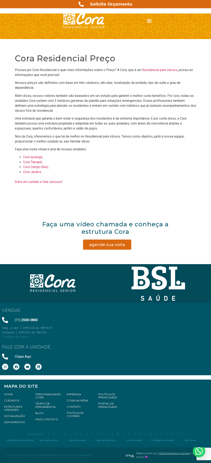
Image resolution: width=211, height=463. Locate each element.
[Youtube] (27, 367)
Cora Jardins (32, 172)
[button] (149, 21)
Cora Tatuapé (32, 162)
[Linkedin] (38, 367)
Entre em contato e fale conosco (38, 182)
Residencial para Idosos (159, 70)
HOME (8, 394)
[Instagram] (5, 367)
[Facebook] (16, 367)
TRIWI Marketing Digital (174, 453)
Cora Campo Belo (35, 167)
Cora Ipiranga (32, 157)
